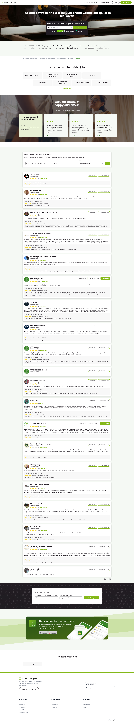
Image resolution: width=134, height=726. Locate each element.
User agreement (23, 712)
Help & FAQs (22, 710)
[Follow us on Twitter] (109, 720)
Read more (49, 132)
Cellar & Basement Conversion (52, 75)
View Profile (92, 175)
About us (85, 702)
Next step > (91, 598)
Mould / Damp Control (82, 82)
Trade (53, 161)
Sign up (53, 702)
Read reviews (43, 178)
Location (27, 161)
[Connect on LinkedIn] (114, 720)
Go (107, 163)
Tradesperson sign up (29, 689)
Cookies (93, 720)
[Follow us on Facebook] (111, 720)
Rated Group (86, 704)
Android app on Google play (52, 632)
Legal (84, 712)
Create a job (22, 702)
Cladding (92, 75)
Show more (67, 88)
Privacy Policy (87, 720)
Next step (79, 27)
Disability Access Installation (62, 82)
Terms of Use (79, 720)
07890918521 (105, 278)
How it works (22, 707)
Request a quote (104, 175)
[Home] (23, 58)
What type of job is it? (65, 595)
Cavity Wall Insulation (32, 75)
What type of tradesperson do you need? (46, 595)
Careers (85, 707)
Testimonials (22, 704)
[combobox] (38, 163)
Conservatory (42, 82)
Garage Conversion (102, 82)
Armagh (32, 664)
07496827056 (105, 423)
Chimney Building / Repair (72, 75)
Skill (80, 161)
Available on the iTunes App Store (43, 632)
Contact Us (104, 720)
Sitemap (98, 720)
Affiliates (85, 710)
